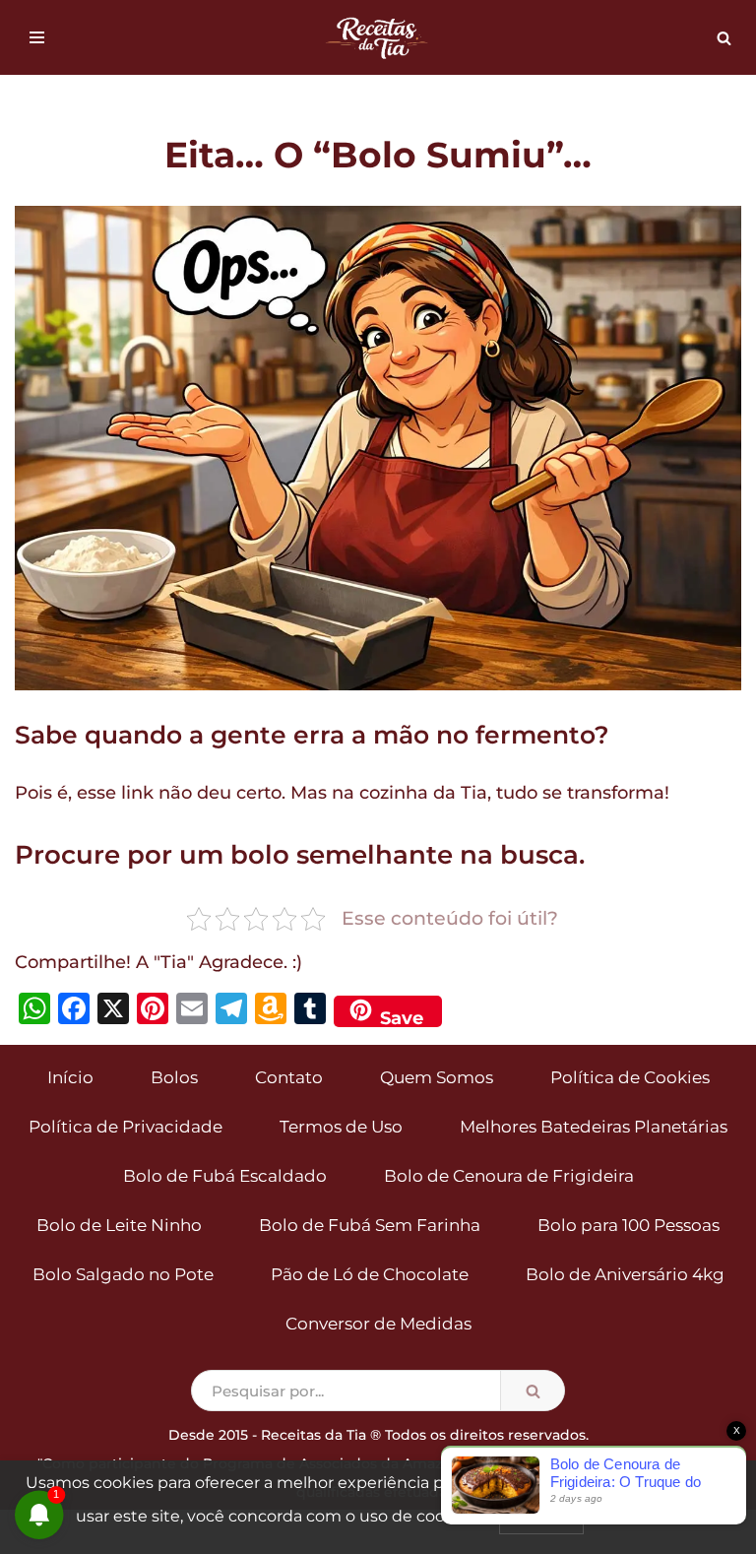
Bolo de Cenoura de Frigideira (509, 1176)
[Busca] (724, 38)
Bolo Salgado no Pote (123, 1274)
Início (70, 1077)
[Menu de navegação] (37, 37)
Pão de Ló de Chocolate (370, 1274)
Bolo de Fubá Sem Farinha (369, 1225)
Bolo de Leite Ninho (119, 1225)
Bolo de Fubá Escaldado (225, 1176)
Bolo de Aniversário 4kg (625, 1274)
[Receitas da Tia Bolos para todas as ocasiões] (378, 37)
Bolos (174, 1077)
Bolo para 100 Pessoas (628, 1225)
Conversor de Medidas (378, 1323)
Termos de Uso (341, 1126)
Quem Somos (436, 1077)
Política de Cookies (630, 1077)
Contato (289, 1077)
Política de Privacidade (125, 1126)
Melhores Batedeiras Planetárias (593, 1126)
